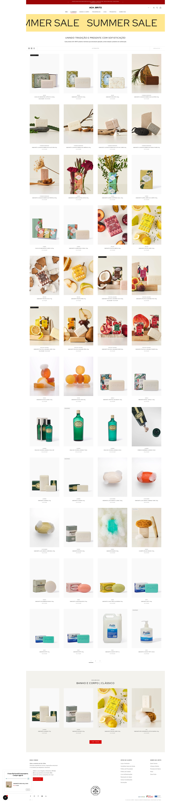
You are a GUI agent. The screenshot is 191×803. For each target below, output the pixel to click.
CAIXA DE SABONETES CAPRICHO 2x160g (44, 97)
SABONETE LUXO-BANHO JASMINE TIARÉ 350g (146, 500)
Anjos (44, 95)
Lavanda (44, 448)
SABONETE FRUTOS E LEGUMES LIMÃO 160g (44, 349)
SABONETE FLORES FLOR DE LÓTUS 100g (78, 197)
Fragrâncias (96, 12)
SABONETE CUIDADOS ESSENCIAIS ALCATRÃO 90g (146, 97)
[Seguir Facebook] (30, 796)
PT (148, 7)
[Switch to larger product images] (29, 48)
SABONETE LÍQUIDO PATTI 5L (112, 651)
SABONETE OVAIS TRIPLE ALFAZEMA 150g (112, 601)
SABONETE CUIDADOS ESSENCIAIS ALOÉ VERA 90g (44, 147)
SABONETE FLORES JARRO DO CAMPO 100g (146, 197)
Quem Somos (153, 763)
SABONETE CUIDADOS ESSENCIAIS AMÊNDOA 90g (78, 147)
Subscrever (36, 779)
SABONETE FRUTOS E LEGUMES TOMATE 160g (147, 349)
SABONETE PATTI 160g (146, 601)
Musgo (112, 549)
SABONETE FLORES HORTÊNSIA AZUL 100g (112, 197)
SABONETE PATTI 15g (44, 651)
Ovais (78, 599)
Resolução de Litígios (126, 777)
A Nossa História (154, 766)
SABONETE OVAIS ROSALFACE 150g (78, 601)
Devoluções (124, 782)
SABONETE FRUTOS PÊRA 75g (78, 298)
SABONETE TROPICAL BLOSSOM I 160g (112, 399)
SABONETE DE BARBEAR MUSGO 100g (44, 601)
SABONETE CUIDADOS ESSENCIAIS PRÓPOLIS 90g (44, 197)
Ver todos (95, 742)
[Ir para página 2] (100, 661)
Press (151, 771)
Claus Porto (153, 774)
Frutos (112, 246)
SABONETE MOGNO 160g (78, 551)
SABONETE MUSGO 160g (112, 551)
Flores (78, 196)
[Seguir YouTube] (42, 796)
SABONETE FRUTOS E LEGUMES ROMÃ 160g (112, 349)
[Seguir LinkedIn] (46, 796)
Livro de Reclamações (126, 774)
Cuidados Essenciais (146, 95)
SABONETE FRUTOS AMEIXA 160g (113, 248)
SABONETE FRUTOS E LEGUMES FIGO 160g (146, 298)
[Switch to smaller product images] (34, 48)
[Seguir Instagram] (34, 796)
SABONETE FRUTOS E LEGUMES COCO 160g (112, 298)
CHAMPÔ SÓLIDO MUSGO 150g (146, 551)
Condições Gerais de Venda (128, 766)
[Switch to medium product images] (31, 48)
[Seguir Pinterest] (38, 796)
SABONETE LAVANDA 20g (78, 500)
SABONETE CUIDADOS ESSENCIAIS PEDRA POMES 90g (146, 147)
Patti (146, 599)
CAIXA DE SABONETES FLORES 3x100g (44, 248)
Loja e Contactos (125, 763)
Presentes (113, 12)
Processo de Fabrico (155, 769)
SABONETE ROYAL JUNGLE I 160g (146, 399)
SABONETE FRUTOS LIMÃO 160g (146, 248)
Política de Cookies (126, 771)
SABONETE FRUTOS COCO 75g (44, 298)
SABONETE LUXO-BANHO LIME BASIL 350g (44, 551)
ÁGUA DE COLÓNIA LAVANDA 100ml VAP (44, 450)
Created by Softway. (156, 799)
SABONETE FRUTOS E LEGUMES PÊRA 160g (78, 349)
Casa (105, 12)
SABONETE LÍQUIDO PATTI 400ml (146, 651)
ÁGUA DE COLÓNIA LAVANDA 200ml (112, 450)
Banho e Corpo (84, 12)
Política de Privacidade (127, 769)
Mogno (78, 549)
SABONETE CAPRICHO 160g (78, 97)
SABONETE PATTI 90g (78, 651)
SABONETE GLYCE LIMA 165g (78, 399)
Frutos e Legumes (112, 297)
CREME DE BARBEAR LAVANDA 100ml (147, 450)
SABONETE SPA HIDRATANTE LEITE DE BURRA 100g (146, 731)
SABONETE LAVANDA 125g (44, 500)
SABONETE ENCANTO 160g (112, 97)
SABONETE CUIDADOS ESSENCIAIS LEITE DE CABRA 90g (112, 147)
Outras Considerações (126, 780)
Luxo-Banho (112, 498)
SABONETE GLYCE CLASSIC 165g (44, 399)
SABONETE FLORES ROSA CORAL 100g (78, 248)
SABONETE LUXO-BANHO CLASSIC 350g (112, 500)
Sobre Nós (122, 12)
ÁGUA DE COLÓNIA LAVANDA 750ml (78, 450)
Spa (146, 729)
